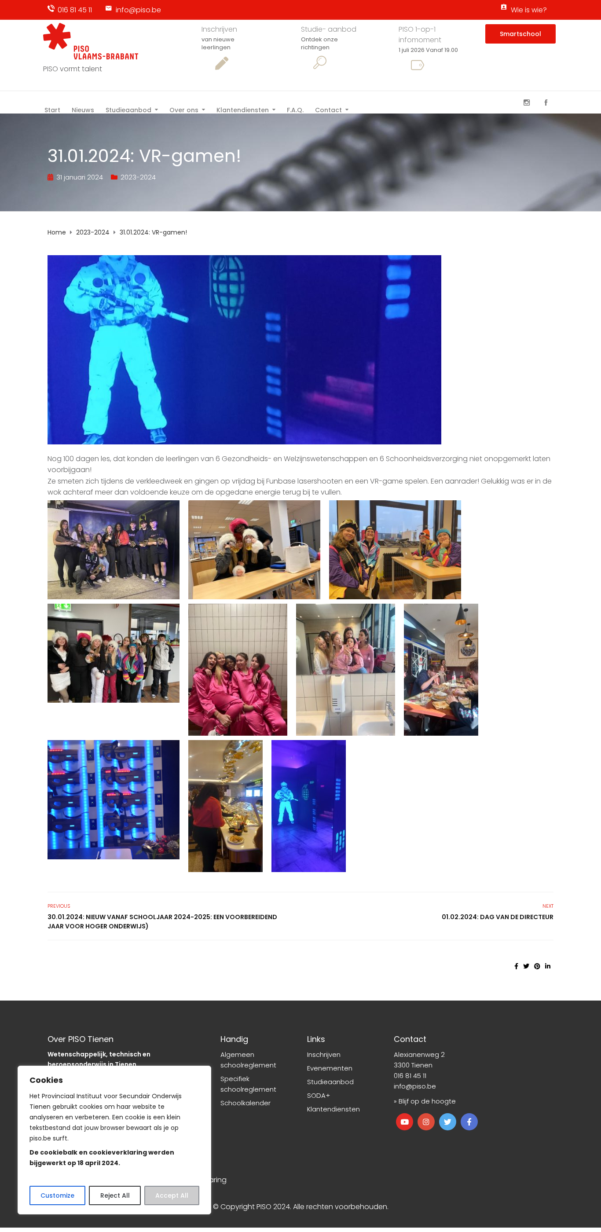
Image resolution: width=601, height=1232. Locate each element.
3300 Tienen (413, 1065)
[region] (114, 1140)
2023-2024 (138, 177)
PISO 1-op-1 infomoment (420, 34)
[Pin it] (537, 966)
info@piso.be (138, 10)
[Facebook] (546, 103)
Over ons (183, 109)
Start (52, 109)
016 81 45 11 (75, 10)
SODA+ (318, 1095)
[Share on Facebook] (516, 966)
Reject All (115, 1195)
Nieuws (83, 109)
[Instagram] (526, 103)
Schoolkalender (245, 1102)
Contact (328, 109)
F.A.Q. (295, 109)
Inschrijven (219, 29)
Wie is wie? (529, 10)
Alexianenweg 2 (419, 1054)
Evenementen (329, 1068)
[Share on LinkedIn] (547, 966)
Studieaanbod (128, 109)
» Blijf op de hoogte (425, 1101)
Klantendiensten (242, 109)
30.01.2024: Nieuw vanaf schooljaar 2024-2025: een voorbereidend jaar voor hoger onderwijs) (162, 922)
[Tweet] (526, 966)
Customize (57, 1195)
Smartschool (520, 33)
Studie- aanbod (328, 29)
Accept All (171, 1195)
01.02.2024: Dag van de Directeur (497, 917)
